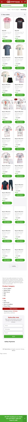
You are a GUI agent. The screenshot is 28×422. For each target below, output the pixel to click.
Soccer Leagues (15, 9)
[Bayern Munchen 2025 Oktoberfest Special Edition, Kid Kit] (7, 77)
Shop (5, 300)
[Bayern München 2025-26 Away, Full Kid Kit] (20, 104)
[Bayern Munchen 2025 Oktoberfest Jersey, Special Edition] (20, 50)
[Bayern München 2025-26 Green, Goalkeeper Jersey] (20, 227)
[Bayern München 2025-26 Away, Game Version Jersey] (7, 131)
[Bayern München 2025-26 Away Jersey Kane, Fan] (20, 77)
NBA (5, 293)
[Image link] (9, 273)
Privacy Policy (7, 306)
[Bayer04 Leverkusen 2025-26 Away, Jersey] (7, 23)
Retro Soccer (7, 292)
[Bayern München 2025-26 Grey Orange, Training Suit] (20, 246)
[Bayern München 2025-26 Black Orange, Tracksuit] (7, 185)
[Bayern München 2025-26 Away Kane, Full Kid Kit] (7, 104)
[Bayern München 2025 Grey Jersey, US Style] (7, 50)
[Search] (24, 5)
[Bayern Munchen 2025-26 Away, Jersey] (20, 131)
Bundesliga (4, 32)
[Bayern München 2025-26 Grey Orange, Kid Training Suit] (7, 246)
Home (8, 9)
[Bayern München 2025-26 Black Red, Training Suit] (20, 208)
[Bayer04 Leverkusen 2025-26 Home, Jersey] (20, 23)
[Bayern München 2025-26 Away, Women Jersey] (20, 158)
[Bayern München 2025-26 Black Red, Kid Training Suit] (20, 181)
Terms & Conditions (8, 304)
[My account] (21, 1)
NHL (5, 295)
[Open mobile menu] (1, 1)
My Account (6, 302)
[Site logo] (13, 1)
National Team (7, 290)
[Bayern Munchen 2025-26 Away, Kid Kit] (7, 158)
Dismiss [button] (25, 418)
